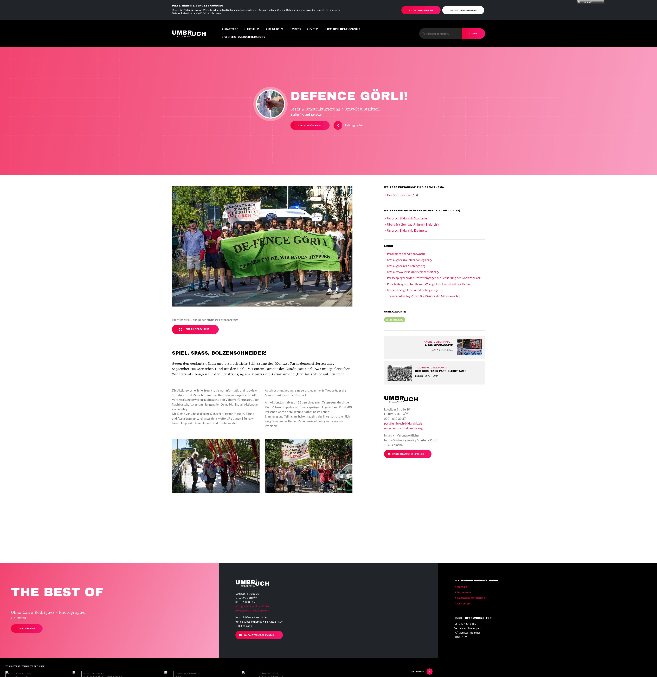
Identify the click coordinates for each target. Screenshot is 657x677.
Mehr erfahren (27, 628)
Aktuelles (253, 29)
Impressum (464, 592)
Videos (296, 29)
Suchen (473, 33)
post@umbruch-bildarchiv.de (403, 423)
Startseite (231, 29)
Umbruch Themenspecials (343, 29)
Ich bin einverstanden (421, 10)
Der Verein (464, 603)
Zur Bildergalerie (197, 329)
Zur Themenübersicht (310, 125)
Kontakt (462, 586)
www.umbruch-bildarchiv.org (403, 428)
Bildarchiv (275, 29)
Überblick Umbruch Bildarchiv (244, 37)
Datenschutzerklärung (463, 10)
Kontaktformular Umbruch (408, 454)
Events (314, 29)
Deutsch (587, 2)
